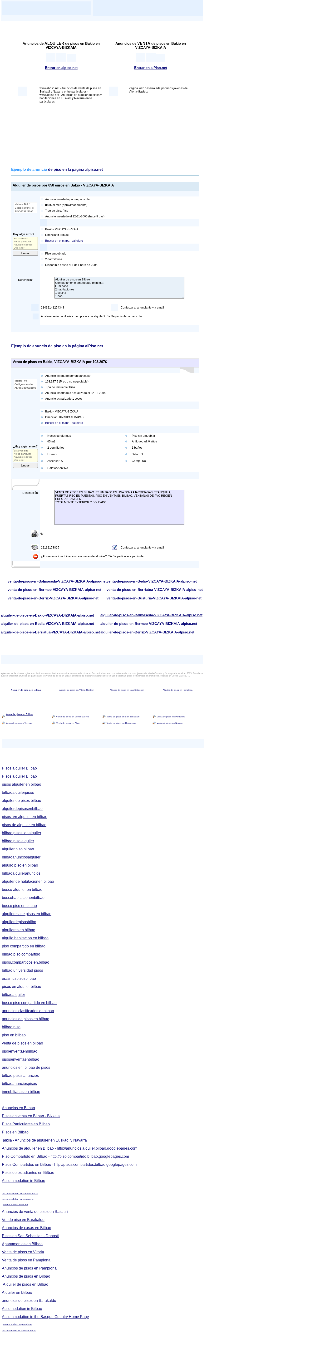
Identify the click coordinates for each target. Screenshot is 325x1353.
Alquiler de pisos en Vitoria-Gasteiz (76, 690)
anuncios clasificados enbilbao (28, 1011)
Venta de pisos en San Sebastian (123, 717)
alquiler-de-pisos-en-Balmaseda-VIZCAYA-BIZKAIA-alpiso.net (151, 615)
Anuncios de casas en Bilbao (26, 1228)
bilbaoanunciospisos (19, 1084)
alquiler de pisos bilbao (21, 801)
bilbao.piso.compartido (21, 954)
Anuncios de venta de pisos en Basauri (35, 1212)
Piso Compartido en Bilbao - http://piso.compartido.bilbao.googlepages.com (65, 1156)
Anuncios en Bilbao (18, 1108)
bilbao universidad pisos (22, 970)
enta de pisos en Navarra (170, 723)
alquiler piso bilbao (18, 849)
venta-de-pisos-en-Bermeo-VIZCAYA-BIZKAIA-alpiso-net (54, 590)
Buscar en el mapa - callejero (64, 240)
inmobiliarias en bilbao (21, 1092)
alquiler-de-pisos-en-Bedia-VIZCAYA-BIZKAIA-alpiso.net (47, 624)
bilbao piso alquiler (18, 841)
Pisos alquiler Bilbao (19, 768)
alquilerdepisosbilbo (19, 922)
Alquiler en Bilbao (17, 1292)
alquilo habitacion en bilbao (25, 938)
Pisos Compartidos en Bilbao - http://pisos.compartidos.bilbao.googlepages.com (69, 1164)
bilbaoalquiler (13, 995)
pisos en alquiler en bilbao (24, 817)
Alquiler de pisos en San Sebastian (127, 690)
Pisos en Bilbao (15, 1132)
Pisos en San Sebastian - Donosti (30, 1236)
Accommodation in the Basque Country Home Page (45, 1317)
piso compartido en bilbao (23, 946)
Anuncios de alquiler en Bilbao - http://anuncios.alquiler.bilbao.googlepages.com (69, 1148)
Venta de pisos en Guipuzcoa (121, 723)
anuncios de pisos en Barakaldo (29, 1301)
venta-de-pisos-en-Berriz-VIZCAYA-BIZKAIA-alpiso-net (53, 598)
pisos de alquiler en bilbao (24, 825)
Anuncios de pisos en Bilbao (26, 1276)
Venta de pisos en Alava (68, 723)
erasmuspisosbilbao (19, 978)
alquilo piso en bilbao (20, 865)
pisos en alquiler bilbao (21, 987)
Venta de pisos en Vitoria (23, 1252)
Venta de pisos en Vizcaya (19, 723)
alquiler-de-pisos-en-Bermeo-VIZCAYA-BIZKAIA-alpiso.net (148, 624)
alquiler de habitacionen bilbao (28, 881)
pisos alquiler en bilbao (21, 784)
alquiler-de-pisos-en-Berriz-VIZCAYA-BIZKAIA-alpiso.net (147, 632)
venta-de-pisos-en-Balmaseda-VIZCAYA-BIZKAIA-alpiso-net (57, 581)
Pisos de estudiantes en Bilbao (28, 1173)
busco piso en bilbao (19, 906)
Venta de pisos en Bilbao (19, 714)
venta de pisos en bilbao (22, 1043)
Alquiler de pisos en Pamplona (177, 690)
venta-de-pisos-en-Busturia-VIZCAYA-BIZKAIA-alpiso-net (154, 598)
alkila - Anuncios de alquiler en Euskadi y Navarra (45, 1140)
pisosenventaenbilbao (20, 1059)
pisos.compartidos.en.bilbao (25, 962)
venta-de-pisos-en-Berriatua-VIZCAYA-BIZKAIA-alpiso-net (155, 590)
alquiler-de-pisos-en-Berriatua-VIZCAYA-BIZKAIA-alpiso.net (50, 632)
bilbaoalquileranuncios (21, 873)
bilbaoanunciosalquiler (21, 857)
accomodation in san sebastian (19, 1330)
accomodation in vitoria (15, 1204)
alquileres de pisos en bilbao (26, 914)
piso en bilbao (14, 1035)
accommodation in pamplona (18, 1199)
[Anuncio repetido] (25, 244)
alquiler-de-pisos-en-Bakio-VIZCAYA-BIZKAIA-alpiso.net (47, 615)
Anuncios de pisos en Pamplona (29, 1268)
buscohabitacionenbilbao (23, 898)
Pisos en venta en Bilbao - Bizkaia (31, 1116)
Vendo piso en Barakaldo (23, 1220)
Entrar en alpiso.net (61, 68)
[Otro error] (25, 248)
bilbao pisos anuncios (20, 1076)
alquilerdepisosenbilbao (22, 809)
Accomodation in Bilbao (22, 1309)
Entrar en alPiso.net (150, 68)
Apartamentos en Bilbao (22, 1244)
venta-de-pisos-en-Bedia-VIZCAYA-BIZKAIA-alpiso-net (152, 581)
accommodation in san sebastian (20, 1193)
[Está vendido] (25, 450)
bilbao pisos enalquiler (21, 833)
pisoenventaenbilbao (19, 1051)
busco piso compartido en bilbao (29, 1003)
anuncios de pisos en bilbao (25, 1019)
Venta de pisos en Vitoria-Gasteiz (72, 717)
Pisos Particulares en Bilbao (26, 1124)
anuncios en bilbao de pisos (26, 1067)
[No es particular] (25, 241)
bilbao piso (11, 1027)
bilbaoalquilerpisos (18, 792)
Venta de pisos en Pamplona (171, 717)
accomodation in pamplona (17, 1324)
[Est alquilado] (25, 238)
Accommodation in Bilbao (23, 1181)
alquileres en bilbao (18, 930)
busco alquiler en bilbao (22, 889)
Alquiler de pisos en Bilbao (26, 690)
